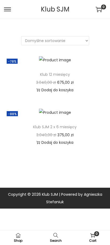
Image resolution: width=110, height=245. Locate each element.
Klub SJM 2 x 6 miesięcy (55, 127)
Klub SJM (55, 9)
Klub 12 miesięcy (55, 74)
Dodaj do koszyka (57, 90)
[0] (99, 9)
